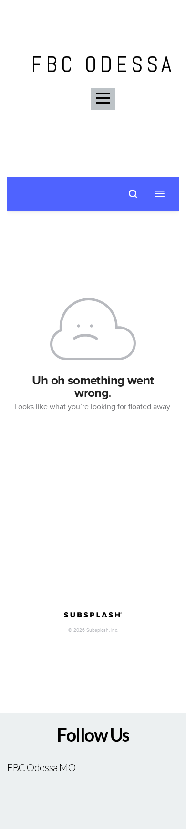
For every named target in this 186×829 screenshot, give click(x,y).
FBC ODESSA (103, 65)
